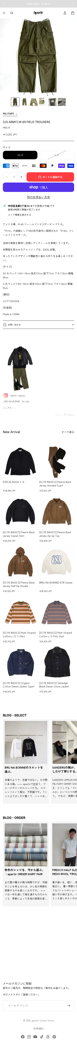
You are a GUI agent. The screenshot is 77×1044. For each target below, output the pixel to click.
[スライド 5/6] (52, 102)
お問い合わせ (14, 324)
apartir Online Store (42, 1020)
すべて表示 (68, 432)
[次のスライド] (70, 762)
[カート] (73, 13)
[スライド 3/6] (34, 102)
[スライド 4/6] (43, 102)
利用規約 (38, 1028)
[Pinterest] (54, 1037)
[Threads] (48, 1037)
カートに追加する (52, 177)
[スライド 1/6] (15, 102)
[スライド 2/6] (24, 102)
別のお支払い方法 (38, 197)
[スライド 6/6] (62, 102)
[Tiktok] (42, 1037)
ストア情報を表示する (19, 214)
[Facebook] (23, 1037)
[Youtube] (35, 1037)
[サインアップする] (69, 1005)
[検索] (12, 13)
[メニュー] (4, 13)
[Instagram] (29, 1037)
